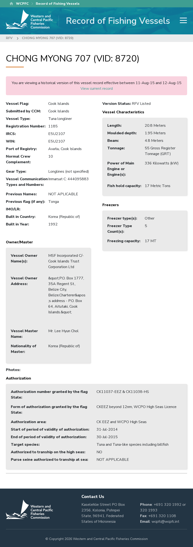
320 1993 (148, 510)
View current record (96, 88)
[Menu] (182, 21)
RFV (9, 38)
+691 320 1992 (167, 504)
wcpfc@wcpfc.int (165, 521)
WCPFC (22, 3)
